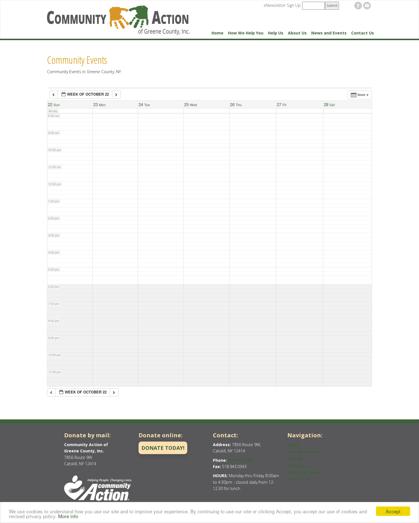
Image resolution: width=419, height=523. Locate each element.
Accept (393, 511)
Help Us (275, 33)
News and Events (329, 33)
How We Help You (245, 33)
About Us (297, 33)
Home (217, 33)
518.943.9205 (240, 460)
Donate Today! (162, 447)
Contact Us (362, 33)
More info (68, 516)
